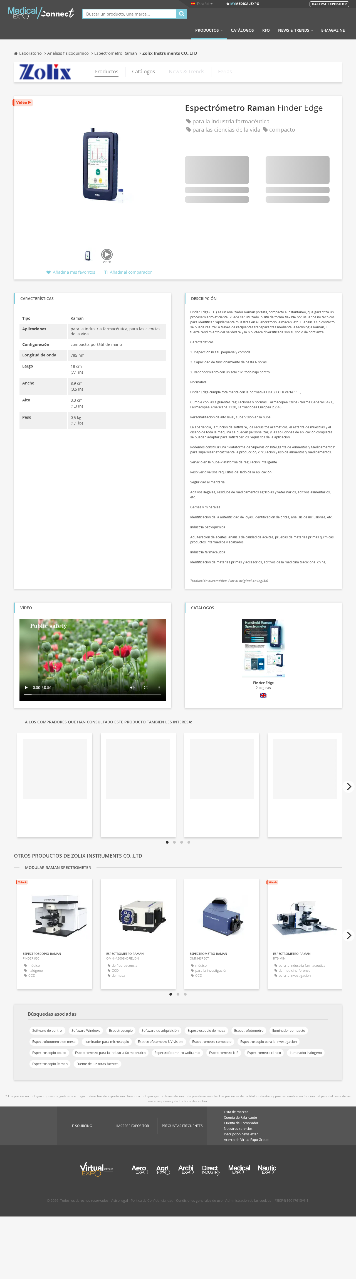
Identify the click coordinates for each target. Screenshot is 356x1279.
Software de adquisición (160, 1030)
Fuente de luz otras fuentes (97, 1063)
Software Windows (85, 1030)
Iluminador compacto (288, 1030)
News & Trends (293, 30)
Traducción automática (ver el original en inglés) (229, 580)
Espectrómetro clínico (264, 1052)
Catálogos (242, 30)
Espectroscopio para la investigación (268, 1041)
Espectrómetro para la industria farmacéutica (110, 1052)
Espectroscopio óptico (49, 1052)
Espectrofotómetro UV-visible (160, 1041)
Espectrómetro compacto (211, 1041)
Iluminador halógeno (306, 1052)
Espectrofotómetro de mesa (54, 1041)
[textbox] (129, 14)
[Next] (348, 787)
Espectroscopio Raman (50, 1063)
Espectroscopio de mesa (206, 1030)
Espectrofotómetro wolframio (177, 1052)
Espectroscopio (121, 1030)
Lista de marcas (236, 1112)
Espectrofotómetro (248, 1030)
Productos (207, 30)
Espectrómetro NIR (223, 1052)
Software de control (47, 1030)
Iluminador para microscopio (107, 1041)
